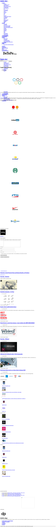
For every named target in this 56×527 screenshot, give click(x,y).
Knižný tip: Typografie (5, 463)
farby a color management (7, 6)
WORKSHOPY (4, 42)
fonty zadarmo (6, 33)
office (4, 32)
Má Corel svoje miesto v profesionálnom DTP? (14, 493)
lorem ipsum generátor (7, 99)
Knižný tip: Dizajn (4, 457)
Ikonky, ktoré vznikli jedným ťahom (8, 306)
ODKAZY (3, 37)
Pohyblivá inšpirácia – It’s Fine (7, 291)
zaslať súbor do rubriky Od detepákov (9, 44)
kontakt (3, 524)
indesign (5, 28)
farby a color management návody (8, 27)
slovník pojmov (6, 93)
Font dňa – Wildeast (4, 339)
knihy (4, 13)
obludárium (5, 18)
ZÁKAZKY (5, 21)
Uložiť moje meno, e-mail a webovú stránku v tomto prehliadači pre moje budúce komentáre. (14, 253)
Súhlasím (31, 526)
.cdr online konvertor (6, 40)
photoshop (5, 29)
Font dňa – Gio (4, 411)
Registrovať (4, 47)
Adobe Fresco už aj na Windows (6, 419)
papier (5, 11)
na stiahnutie (5, 17)
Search (10, 61)
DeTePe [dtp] (3, 1)
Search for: (1, 60)
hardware (5, 15)
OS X (4, 31)
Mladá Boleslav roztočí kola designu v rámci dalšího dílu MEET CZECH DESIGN (17, 323)
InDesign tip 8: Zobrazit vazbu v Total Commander (11, 354)
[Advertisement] (28, 264)
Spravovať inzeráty (5, 50)
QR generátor (5, 39)
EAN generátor (6, 38)
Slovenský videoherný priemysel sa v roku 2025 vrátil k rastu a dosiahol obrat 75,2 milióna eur (13, 398)
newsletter (4, 523)
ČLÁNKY (3, 3)
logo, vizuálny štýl (6, 8)
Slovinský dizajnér (2, 97)
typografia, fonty (6, 7)
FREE (4, 22)
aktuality (5, 62)
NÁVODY (3, 23)
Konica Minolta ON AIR (5, 438)
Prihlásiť (3, 46)
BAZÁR (3, 43)
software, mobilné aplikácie (7, 16)
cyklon (3, 493)
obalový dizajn (6, 10)
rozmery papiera (6, 34)
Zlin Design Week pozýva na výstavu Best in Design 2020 (12, 370)
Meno (1, 248)
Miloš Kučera (4, 69)
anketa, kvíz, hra (6, 5)
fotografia (5, 12)
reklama (3, 522)
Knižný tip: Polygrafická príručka (6, 476)
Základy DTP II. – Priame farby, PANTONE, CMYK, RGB (16, 492)
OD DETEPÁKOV (4, 36)
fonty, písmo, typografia (7, 26)
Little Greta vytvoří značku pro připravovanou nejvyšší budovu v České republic (11, 392)
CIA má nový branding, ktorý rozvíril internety (7, 425)
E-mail (1, 250)
